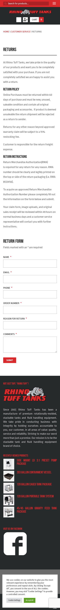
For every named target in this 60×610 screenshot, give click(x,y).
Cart (37, 19)
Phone (7, 288)
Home (6, 31)
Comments (10, 334)
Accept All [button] (29, 600)
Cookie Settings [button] (14, 600)
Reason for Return (15, 318)
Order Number (12, 303)
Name (7, 257)
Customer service (21, 31)
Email (7, 272)
